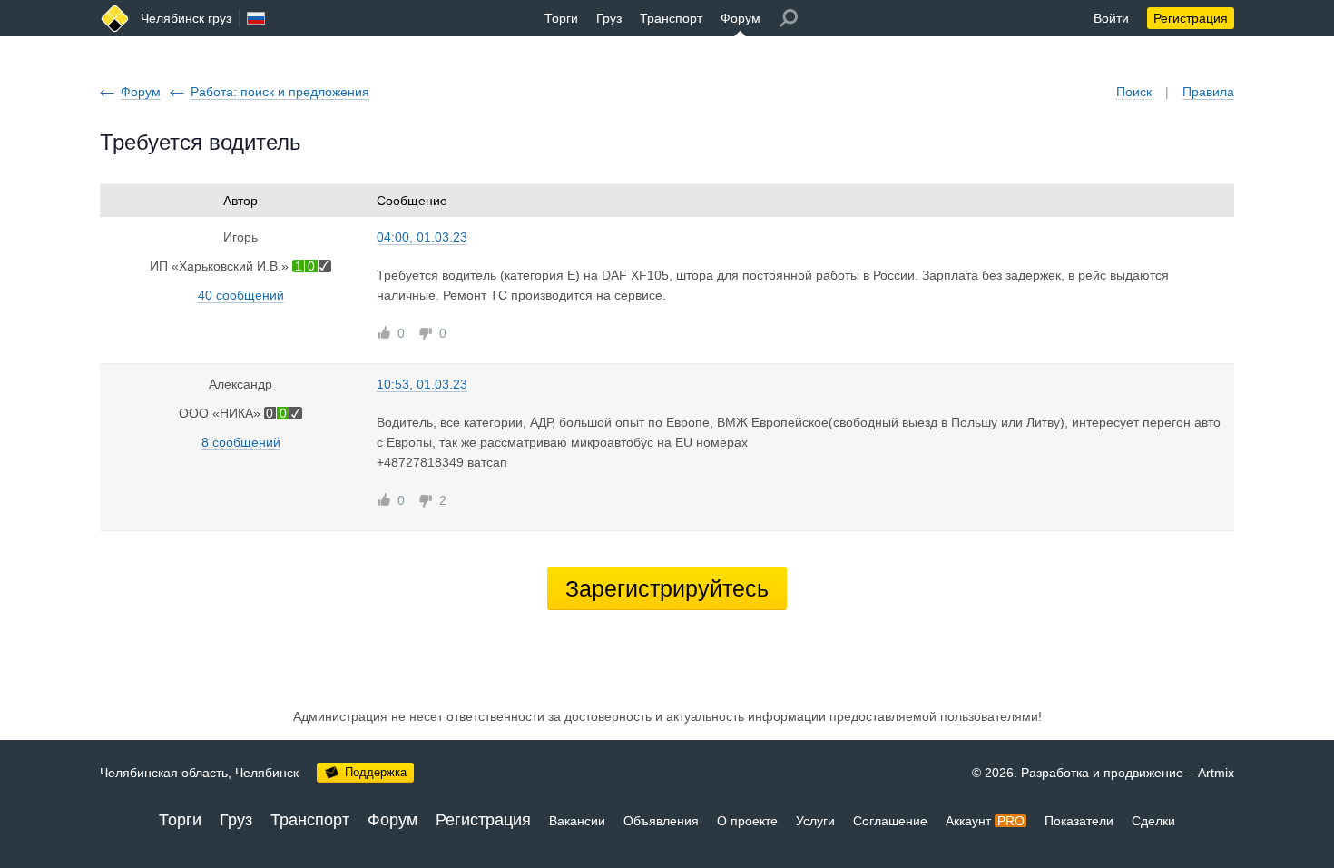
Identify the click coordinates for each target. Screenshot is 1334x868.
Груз (609, 18)
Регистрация (1190, 18)
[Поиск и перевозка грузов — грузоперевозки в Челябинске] (115, 19)
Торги (561, 18)
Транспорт (671, 18)
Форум (740, 18)
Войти (1111, 18)
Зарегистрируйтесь (667, 588)
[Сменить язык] (256, 18)
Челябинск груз (186, 18)
